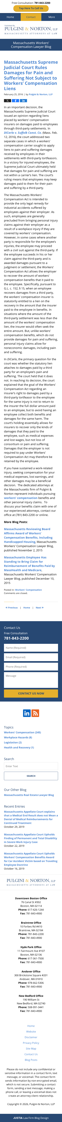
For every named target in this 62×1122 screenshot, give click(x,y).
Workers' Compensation (28, 589)
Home (10, 17)
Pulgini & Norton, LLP (42, 1104)
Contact (31, 17)
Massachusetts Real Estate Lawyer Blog (29, 795)
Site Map (31, 1048)
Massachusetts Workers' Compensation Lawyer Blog (31, 30)
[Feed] (35, 713)
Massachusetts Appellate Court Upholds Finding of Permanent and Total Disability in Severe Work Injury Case (30, 838)
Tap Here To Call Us (31, 8)
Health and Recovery (19, 747)
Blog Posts (31, 1060)
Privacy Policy (31, 1043)
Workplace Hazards (18, 737)
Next (40, 607)
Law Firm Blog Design (31, 1118)
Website (31, 1031)
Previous (12, 607)
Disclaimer (31, 1037)
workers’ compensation (21, 498)
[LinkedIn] (27, 713)
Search (31, 775)
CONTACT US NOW (31, 693)
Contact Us (31, 1054)
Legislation (13, 742)
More (51, 17)
